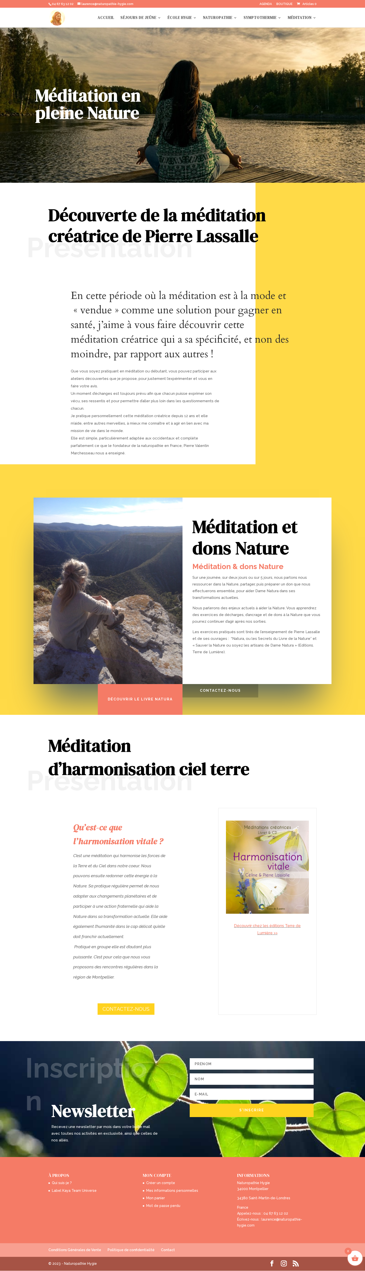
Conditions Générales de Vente (74, 1250)
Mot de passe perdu (163, 1206)
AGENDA (265, 4)
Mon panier (155, 1198)
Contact (168, 1250)
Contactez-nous (220, 690)
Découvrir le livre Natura (140, 699)
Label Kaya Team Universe (74, 1191)
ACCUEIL (106, 18)
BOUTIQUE (284, 4)
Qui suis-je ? (62, 1183)
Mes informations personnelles (172, 1191)
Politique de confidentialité (131, 1250)
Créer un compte (160, 1183)
